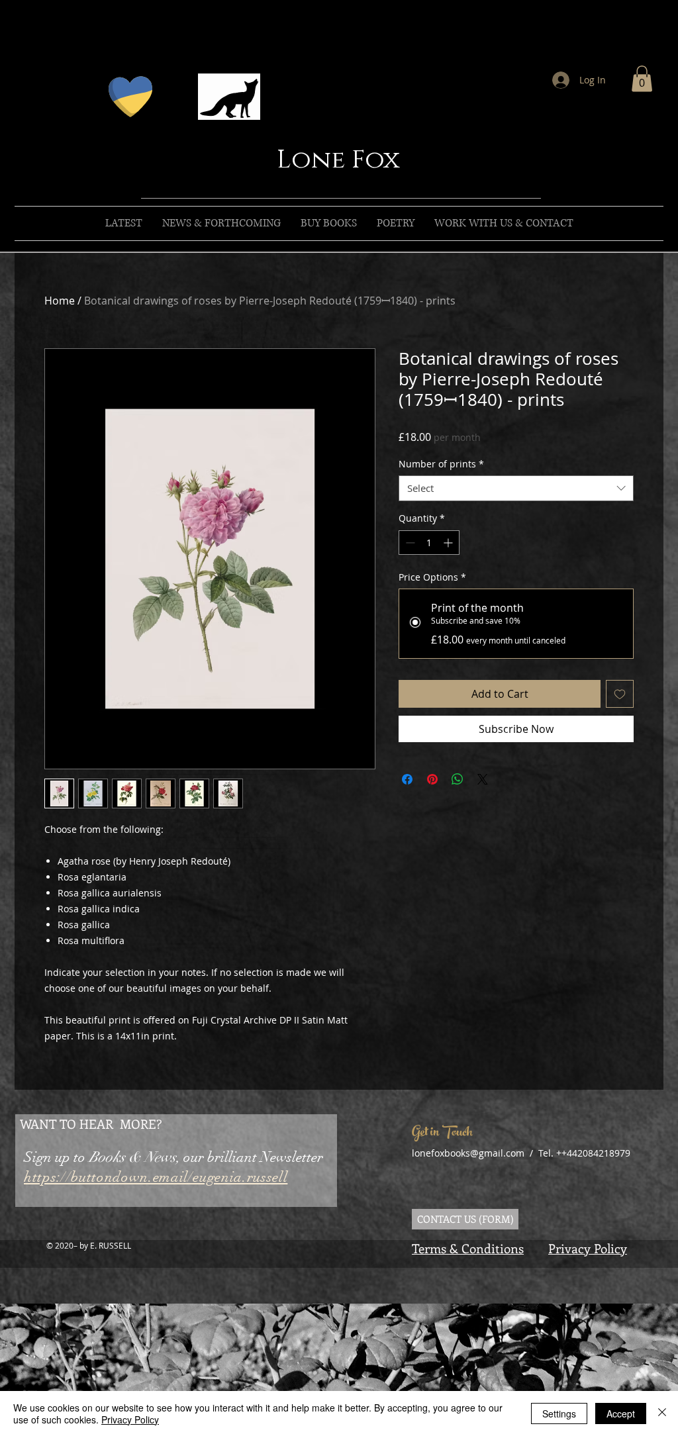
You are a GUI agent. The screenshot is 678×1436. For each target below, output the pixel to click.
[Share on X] (483, 779)
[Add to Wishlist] (620, 694)
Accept (620, 1413)
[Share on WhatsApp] (457, 779)
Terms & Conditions (468, 1248)
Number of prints (441, 463)
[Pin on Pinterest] (432, 779)
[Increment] (449, 542)
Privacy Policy (587, 1248)
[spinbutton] (429, 542)
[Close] (662, 1413)
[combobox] (516, 488)
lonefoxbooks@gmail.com (468, 1153)
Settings (559, 1413)
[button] (642, 78)
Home (59, 300)
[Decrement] (409, 542)
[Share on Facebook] (407, 779)
